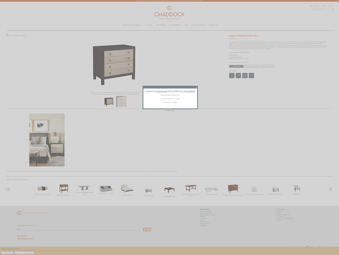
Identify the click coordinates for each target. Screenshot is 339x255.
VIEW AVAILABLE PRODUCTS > (170, 95)
